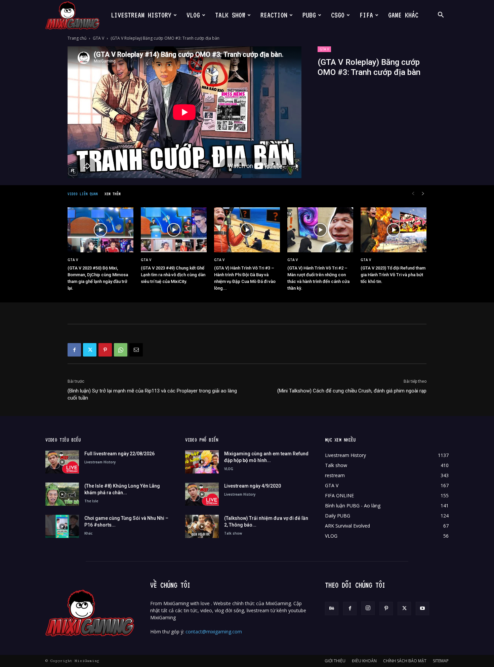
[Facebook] (74, 350)
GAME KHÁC (403, 15)
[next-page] (423, 194)
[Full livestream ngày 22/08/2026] (62, 461)
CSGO (337, 15)
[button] (441, 15)
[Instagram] (368, 608)
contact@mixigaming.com (214, 631)
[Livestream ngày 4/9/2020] (202, 494)
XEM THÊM (113, 194)
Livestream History (100, 462)
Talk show (233, 533)
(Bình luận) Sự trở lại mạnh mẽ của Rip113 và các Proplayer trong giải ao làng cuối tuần (152, 394)
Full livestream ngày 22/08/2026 (119, 453)
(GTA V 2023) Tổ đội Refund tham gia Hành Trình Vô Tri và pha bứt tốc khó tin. (393, 274)
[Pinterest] (105, 350)
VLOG (193, 15)
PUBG (309, 15)
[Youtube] (422, 608)
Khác (88, 533)
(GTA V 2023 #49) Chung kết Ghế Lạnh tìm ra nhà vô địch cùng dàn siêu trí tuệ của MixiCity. (173, 274)
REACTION (273, 15)
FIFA (366, 15)
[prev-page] (413, 194)
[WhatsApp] (120, 350)
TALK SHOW (230, 15)
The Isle (91, 501)
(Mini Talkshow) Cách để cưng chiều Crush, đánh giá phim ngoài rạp (351, 391)
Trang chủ (77, 38)
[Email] (136, 350)
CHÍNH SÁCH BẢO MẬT (404, 661)
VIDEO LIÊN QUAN (83, 194)
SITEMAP (441, 661)
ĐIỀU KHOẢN (364, 661)
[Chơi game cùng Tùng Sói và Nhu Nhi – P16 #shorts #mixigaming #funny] (62, 526)
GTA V (98, 38)
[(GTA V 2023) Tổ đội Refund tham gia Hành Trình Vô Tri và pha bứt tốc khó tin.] (393, 230)
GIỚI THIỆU (335, 661)
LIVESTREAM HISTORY (141, 15)
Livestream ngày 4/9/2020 (252, 486)
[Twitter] (89, 350)
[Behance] (331, 608)
